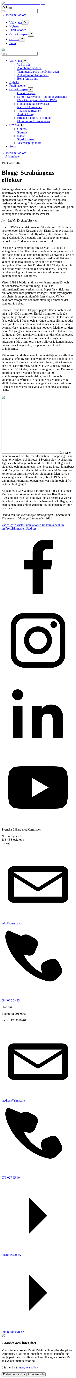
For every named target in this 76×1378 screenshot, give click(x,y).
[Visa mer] (25, 22)
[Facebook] (38, 602)
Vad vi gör (15, 22)
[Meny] (10, 8)
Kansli (21, 135)
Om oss (14, 39)
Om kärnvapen (18, 34)
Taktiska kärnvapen (29, 110)
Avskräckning (25, 114)
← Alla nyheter (11, 156)
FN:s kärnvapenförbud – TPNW (37, 100)
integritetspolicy (28, 1367)
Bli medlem (9, 15)
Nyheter (14, 26)
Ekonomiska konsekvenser (33, 121)
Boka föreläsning (27, 78)
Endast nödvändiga (14, 1374)
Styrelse (22, 132)
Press (12, 43)
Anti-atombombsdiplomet (33, 75)
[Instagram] (38, 675)
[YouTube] (38, 823)
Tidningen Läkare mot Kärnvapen (38, 71)
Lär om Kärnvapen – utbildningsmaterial (42, 96)
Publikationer (17, 30)
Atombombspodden (29, 68)
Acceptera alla (36, 1374)
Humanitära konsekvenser (33, 103)
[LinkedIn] (38, 749)
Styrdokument (25, 139)
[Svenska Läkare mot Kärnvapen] (23, 3)
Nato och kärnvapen (29, 107)
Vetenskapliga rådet (29, 142)
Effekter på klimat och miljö (34, 117)
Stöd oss (21, 15)
